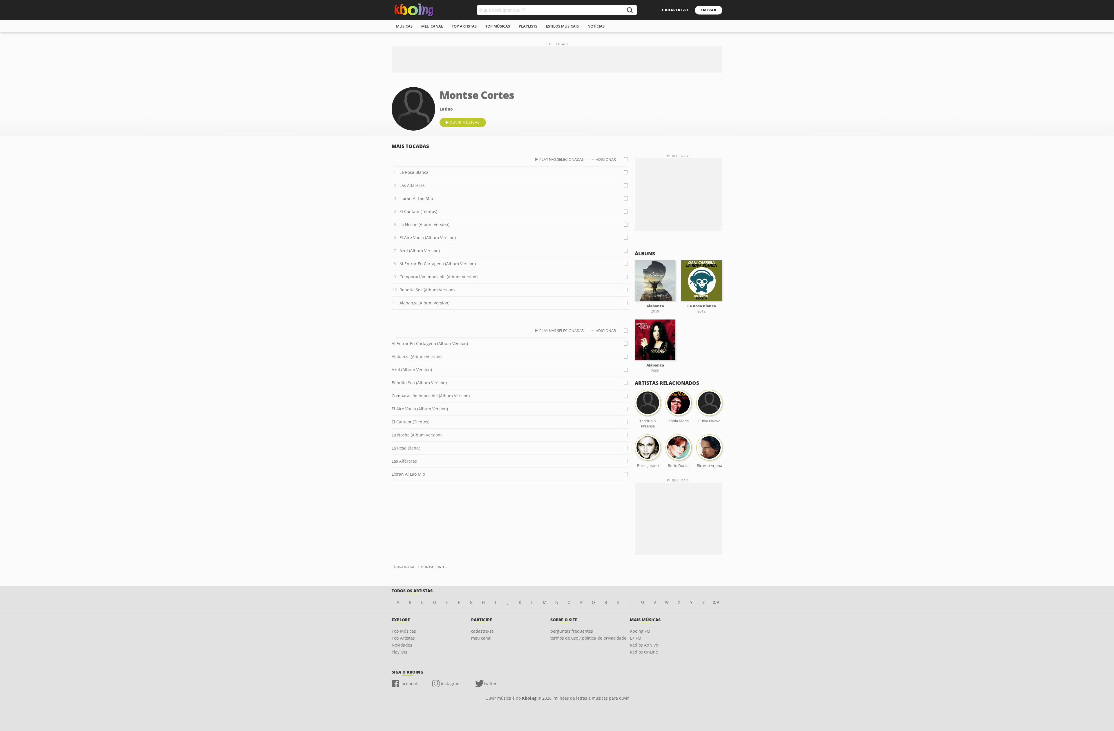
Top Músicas (404, 631)
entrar (709, 10)
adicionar (606, 159)
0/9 (716, 602)
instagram (451, 683)
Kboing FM (640, 631)
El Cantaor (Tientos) (418, 211)
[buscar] (629, 10)
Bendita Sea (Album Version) (427, 290)
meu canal (432, 26)
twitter (490, 683)
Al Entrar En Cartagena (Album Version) (437, 263)
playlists (528, 26)
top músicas (497, 26)
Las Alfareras (412, 185)
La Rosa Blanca (413, 172)
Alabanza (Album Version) (424, 303)
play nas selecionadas (561, 159)
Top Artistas (403, 638)
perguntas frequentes (571, 631)
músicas (404, 26)
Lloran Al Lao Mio (416, 198)
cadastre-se (675, 10)
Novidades (402, 645)
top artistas (464, 26)
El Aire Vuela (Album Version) (427, 237)
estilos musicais (562, 26)
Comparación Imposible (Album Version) (438, 276)
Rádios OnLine (644, 652)
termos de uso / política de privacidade (588, 638)
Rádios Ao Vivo (644, 645)
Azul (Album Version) (419, 250)
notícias (596, 26)
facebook (409, 683)
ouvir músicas (465, 122)
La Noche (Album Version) (424, 224)
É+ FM (635, 638)
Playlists (399, 652)
